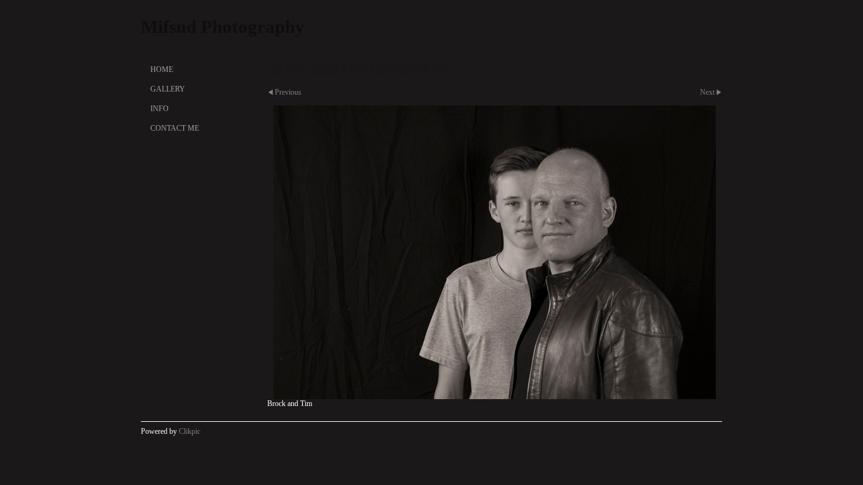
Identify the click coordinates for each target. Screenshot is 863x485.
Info (159, 108)
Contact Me (174, 128)
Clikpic (189, 431)
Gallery (167, 89)
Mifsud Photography (223, 26)
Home (161, 69)
